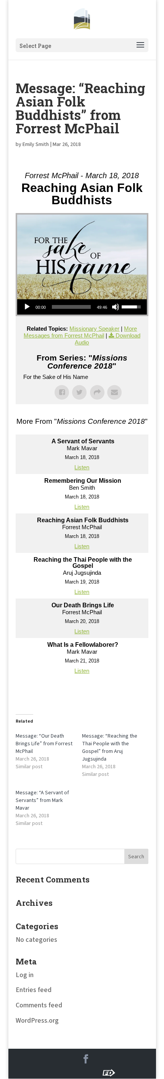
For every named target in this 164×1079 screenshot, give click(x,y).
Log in (25, 975)
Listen (81, 467)
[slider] (71, 307)
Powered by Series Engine (82, 692)
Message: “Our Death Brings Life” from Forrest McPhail (44, 743)
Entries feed (33, 990)
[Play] (27, 307)
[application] (82, 307)
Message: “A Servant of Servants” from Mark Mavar (42, 800)
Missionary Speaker (94, 328)
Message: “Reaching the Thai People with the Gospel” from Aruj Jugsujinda (109, 747)
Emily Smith (36, 144)
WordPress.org (37, 1020)
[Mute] (115, 307)
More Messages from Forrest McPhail (80, 332)
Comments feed (39, 1005)
